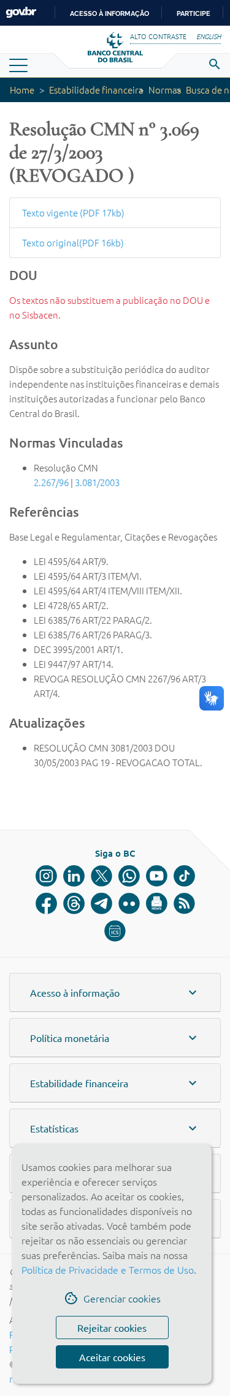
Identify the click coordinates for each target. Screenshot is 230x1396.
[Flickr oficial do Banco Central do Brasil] (129, 903)
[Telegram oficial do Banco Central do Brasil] (101, 903)
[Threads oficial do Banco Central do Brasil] (74, 903)
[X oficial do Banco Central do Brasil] (101, 876)
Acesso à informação (109, 13)
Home (22, 89)
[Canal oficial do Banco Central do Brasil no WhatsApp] (129, 876)
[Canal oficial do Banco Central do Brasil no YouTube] (156, 876)
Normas (164, 89)
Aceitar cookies (112, 1357)
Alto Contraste (158, 36)
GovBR (21, 12)
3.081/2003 (97, 482)
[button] (115, 992)
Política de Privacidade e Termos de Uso (107, 1269)
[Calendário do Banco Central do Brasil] (115, 931)
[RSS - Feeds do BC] (184, 903)
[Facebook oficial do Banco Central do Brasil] (46, 903)
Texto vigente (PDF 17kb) (73, 212)
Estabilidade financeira (96, 89)
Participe (193, 13)
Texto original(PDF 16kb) (73, 242)
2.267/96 (51, 482)
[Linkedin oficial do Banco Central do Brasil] (74, 876)
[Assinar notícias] (156, 903)
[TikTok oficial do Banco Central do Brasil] (184, 876)
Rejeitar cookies (112, 1327)
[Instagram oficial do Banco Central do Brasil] (46, 876)
